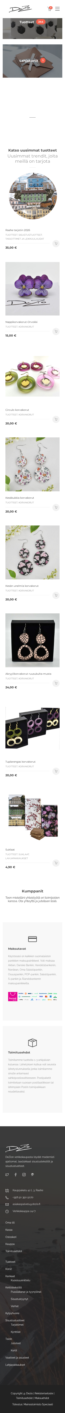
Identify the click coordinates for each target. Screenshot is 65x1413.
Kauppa (10, 1244)
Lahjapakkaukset (15, 1364)
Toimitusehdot (13, 1251)
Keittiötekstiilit (13, 1287)
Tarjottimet (17, 1324)
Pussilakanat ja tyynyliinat (26, 1291)
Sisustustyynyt (19, 1299)
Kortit (14, 1350)
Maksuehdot (42, 1398)
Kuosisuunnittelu (20, 1280)
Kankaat (10, 1276)
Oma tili (10, 1222)
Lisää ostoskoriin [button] (56, 243)
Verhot (15, 1306)
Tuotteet (10, 1261)
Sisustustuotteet (15, 1320)
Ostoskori (10, 1237)
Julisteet (16, 1343)
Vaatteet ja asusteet (17, 1357)
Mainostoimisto (32, 1404)
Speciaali (47, 1404)
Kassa (8, 1229)
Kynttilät (16, 1331)
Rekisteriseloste (44, 1393)
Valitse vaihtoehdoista (56, 419)
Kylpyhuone (12, 1313)
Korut (8, 1269)
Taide (8, 1339)
